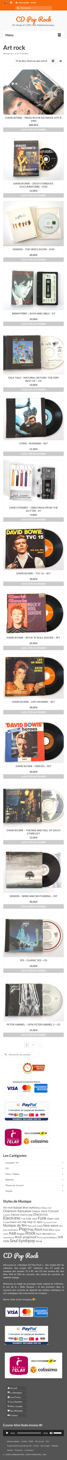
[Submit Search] (17, 8)
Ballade (17, 1207)
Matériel (9, 1179)
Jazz (39, 1222)
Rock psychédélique (47, 1237)
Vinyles (8, 1191)
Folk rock (31, 1218)
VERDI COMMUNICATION (15, 1454)
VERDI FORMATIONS (33, 1454)
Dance (15, 1214)
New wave (50, 1225)
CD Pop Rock (33, 19)
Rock (30, 1233)
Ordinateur (13, 1230)
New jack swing (35, 1226)
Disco (37, 1214)
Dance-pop (26, 1214)
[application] (33, 1433)
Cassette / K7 (12, 1162)
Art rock (8, 1207)
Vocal (39, 1241)
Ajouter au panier (33, 129)
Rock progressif (25, 1237)
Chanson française (17, 1211)
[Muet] (51, 1433)
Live (55, 1222)
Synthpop (26, 1241)
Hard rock (16, 1222)
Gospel (6, 1222)
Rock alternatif (43, 1234)
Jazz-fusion (47, 1222)
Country (6, 1215)
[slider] (58, 1433)
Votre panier (27, 2)
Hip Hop (27, 1222)
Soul (14, 1241)
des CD (39, 1271)
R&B (12, 1233)
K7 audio (55, 1268)
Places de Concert (14, 1185)
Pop (23, 1229)
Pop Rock (34, 1229)
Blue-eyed (29, 1207)
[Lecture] (7, 1433)
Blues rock (47, 1208)
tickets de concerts (50, 1274)
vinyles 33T (55, 1265)
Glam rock (53, 1218)
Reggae (21, 1233)
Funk (42, 1218)
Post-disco (49, 1229)
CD (7, 1168)
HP (34, 1222)
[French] (6, 2)
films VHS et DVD (12, 1274)
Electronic (12, 1218)
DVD (45, 1214)
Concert (53, 1211)
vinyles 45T (26, 1268)
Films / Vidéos (12, 1174)
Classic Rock (39, 1211)
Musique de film (15, 1225)
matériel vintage (11, 1277)
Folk (23, 1219)
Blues (38, 1208)
